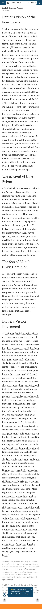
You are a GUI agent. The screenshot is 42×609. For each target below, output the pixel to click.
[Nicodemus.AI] (4, 595)
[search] (19, 3)
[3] (8, 540)
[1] (12, 47)
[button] (3, 2)
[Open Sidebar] (21, 606)
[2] (6, 336)
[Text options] (39, 3)
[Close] (31, 589)
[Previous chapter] (4, 600)
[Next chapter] (37, 600)
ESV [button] (32, 3)
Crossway (7, 10)
